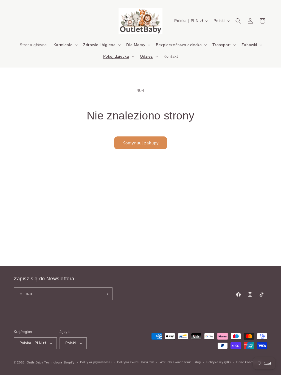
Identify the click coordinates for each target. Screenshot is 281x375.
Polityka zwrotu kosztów (135, 362)
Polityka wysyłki (218, 362)
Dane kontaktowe (249, 362)
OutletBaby (35, 362)
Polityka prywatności (95, 362)
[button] (65, 45)
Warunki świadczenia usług (180, 362)
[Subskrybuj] (106, 293)
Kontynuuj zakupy (140, 143)
